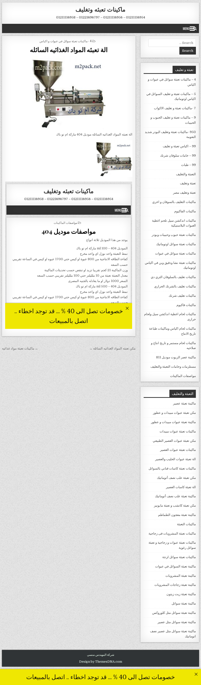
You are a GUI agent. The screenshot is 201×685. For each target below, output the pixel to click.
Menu (186, 28)
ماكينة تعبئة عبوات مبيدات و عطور (173, 422)
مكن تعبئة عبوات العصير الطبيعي (174, 441)
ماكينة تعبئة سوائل (184, 603)
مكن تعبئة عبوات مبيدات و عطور (174, 413)
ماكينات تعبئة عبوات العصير (178, 450)
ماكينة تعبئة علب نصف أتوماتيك (175, 496)
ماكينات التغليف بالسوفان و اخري (174, 202)
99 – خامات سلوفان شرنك (178, 155)
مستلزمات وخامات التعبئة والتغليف (173, 366)
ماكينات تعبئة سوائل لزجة (179, 557)
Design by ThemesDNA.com (100, 661)
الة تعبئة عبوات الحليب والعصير (175, 459)
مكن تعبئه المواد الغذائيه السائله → (112, 348)
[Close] (196, 674)
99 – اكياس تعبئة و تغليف (179, 146)
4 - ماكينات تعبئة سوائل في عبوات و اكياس (65, 41)
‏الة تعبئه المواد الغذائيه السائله (69, 49)
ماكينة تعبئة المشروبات (180, 576)
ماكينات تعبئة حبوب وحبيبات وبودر (174, 235)
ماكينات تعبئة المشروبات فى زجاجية (172, 533)
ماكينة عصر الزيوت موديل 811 (176, 357)
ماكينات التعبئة (186, 524)
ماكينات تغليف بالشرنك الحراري (175, 286)
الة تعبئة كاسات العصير (181, 487)
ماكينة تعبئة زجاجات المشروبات (175, 585)
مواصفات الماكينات (183, 376)
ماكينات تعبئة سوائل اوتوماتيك (176, 244)
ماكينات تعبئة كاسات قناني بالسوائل (172, 468)
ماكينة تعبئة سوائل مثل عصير (177, 622)
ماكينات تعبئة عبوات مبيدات (178, 431)
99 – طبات (188, 165)
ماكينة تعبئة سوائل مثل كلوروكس (174, 613)
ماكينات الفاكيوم (185, 211)
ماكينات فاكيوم (186, 305)
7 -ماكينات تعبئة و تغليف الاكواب (175, 108)
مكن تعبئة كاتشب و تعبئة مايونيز (175, 505)
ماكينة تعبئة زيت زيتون (181, 594)
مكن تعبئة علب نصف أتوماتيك (176, 478)
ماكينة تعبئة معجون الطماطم (177, 515)
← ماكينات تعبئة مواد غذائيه (20, 348)
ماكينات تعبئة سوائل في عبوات (175, 253)
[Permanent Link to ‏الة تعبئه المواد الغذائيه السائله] (68, 92)
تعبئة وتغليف (188, 183)
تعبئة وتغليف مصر (184, 192)
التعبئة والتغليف (186, 174)
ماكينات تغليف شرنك (182, 295)
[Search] (195, 28)
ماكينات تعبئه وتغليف (100, 9)
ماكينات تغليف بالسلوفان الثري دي (173, 277)
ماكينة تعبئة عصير (184, 403)
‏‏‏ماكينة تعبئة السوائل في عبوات (175, 566)
